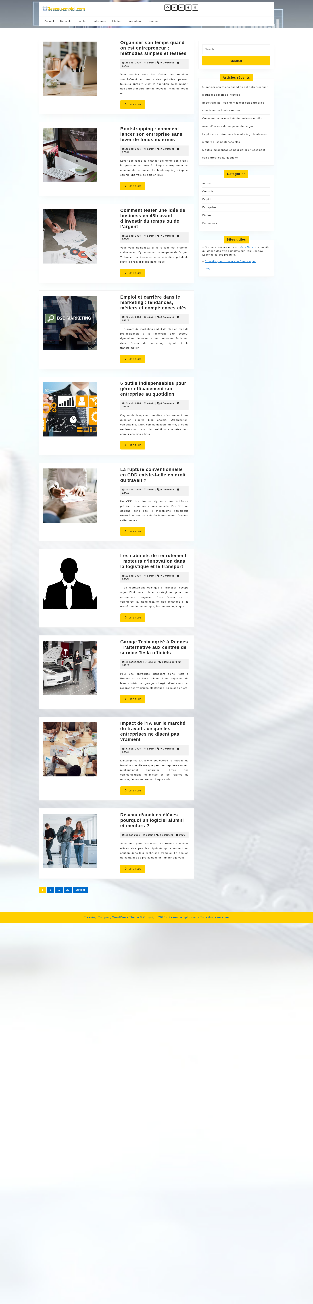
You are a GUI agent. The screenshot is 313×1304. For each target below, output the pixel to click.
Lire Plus (137, 106)
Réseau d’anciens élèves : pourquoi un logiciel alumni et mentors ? (152, 820)
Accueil (49, 21)
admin (150, 62)
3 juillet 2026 (133, 749)
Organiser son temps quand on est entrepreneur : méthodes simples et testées (153, 48)
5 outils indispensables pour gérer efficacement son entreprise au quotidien (153, 389)
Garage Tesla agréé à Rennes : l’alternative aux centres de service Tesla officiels (154, 647)
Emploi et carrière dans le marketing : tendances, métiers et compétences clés (153, 302)
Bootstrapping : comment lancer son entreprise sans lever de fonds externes (151, 134)
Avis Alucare (248, 247)
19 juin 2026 (133, 835)
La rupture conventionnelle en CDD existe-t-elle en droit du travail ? (153, 475)
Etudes (116, 21)
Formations (135, 21)
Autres (206, 183)
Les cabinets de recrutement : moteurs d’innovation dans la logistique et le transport (153, 561)
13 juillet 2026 (134, 662)
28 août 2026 (133, 62)
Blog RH (210, 268)
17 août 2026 (133, 317)
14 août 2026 (133, 403)
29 (67, 889)
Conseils (65, 21)
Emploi (82, 21)
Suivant (80, 889)
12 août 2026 (133, 576)
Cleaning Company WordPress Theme (111, 917)
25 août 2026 (133, 149)
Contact (154, 21)
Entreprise (99, 21)
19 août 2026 (133, 236)
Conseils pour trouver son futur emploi (230, 261)
